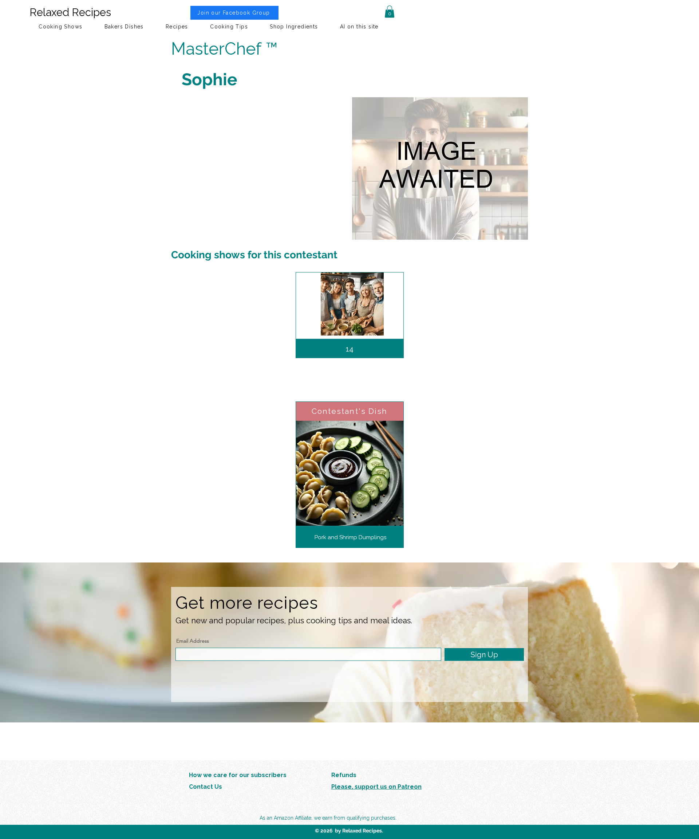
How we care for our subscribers (238, 775)
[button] (389, 11)
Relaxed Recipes (70, 12)
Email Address (192, 640)
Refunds (343, 775)
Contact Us (205, 786)
